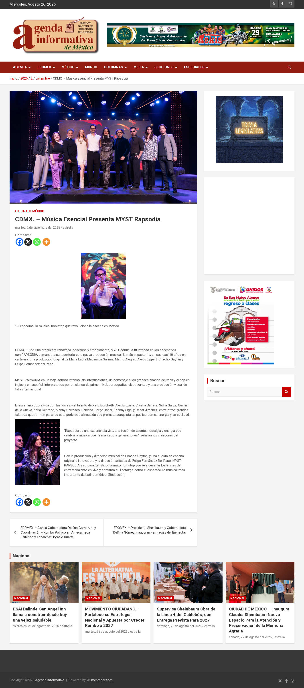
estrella (68, 227)
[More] (46, 242)
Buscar (286, 392)
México (68, 67)
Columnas (113, 67)
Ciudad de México (29, 211)
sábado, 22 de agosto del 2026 (250, 637)
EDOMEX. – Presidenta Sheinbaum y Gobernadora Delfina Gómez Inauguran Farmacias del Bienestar (149, 530)
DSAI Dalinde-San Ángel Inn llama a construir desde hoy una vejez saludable (40, 614)
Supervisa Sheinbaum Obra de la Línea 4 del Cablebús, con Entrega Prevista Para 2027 (186, 614)
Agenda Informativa (49, 680)
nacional (21, 598)
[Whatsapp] (37, 242)
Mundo (91, 67)
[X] (28, 242)
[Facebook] (19, 242)
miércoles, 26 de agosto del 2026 (36, 626)
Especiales (194, 67)
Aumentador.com (100, 680)
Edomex (44, 67)
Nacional (21, 555)
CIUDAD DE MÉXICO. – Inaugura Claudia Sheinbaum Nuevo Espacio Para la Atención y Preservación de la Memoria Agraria (259, 620)
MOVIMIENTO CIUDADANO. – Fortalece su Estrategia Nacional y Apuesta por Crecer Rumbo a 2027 (114, 617)
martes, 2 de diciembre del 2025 (37, 227)
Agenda (20, 67)
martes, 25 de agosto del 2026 (106, 631)
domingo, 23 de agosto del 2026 (179, 626)
